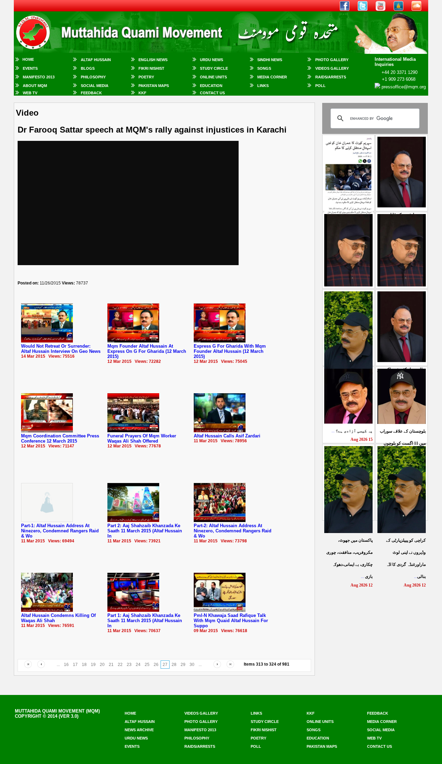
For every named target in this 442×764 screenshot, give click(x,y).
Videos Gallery (332, 68)
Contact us (379, 746)
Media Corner (272, 77)
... (352, 430)
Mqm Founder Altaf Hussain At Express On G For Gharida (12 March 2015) (146, 351)
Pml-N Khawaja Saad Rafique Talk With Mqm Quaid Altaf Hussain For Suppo (231, 620)
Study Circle (214, 68)
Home (28, 59)
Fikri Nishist (151, 68)
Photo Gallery (331, 60)
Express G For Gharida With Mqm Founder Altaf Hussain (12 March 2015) (230, 351)
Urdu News (211, 60)
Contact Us (212, 93)
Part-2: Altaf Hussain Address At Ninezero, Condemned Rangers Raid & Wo (232, 531)
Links (263, 86)
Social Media (94, 86)
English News (152, 60)
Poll (320, 86)
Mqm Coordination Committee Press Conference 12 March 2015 (60, 438)
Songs (264, 68)
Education (211, 86)
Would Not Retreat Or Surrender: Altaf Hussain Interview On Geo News (60, 349)
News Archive (139, 730)
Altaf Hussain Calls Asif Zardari (227, 435)
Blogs (88, 68)
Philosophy (93, 77)
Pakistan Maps (153, 86)
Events (30, 68)
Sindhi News (269, 60)
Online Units (213, 77)
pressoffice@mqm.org (404, 86)
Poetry (146, 77)
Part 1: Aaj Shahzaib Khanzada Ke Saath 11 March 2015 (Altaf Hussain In (144, 620)
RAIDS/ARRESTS (330, 77)
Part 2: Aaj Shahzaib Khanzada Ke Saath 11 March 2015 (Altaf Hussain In (144, 531)
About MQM (35, 86)
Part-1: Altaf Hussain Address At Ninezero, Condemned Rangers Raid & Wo (60, 531)
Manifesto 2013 (39, 77)
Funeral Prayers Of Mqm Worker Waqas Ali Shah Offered (141, 438)
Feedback (91, 93)
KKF (142, 93)
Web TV (30, 93)
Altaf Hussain (96, 60)
